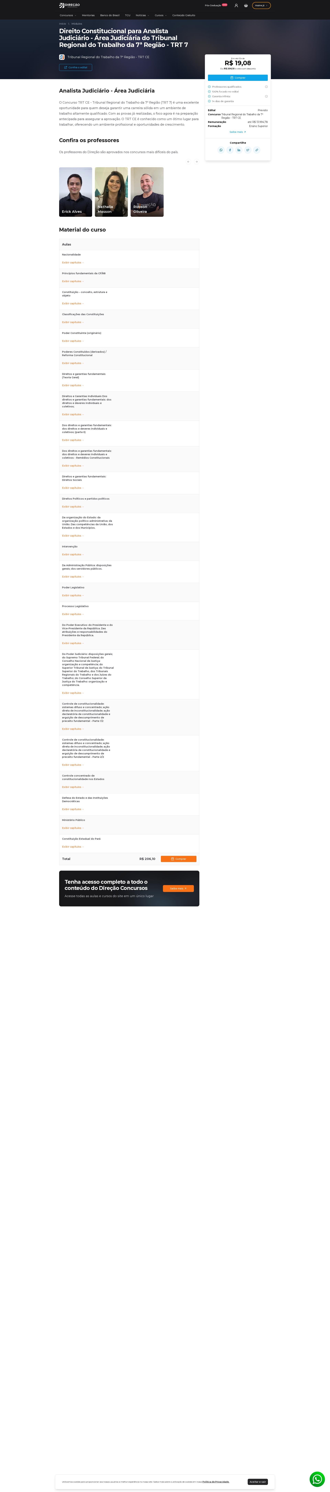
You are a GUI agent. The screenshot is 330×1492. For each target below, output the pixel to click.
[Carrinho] (246, 5)
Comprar (180, 858)
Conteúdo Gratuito (183, 15)
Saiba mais (176, 888)
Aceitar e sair (258, 1481)
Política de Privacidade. (215, 1481)
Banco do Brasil (109, 15)
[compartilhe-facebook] (230, 150)
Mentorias (88, 15)
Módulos (77, 23)
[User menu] (236, 5)
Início (62, 23)
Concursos (66, 15)
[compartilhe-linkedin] (238, 150)
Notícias (141, 15)
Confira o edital (78, 67)
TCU (127, 15)
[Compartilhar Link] (256, 150)
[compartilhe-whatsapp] (221, 150)
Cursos (159, 15)
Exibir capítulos (71, 262)
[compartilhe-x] (247, 150)
